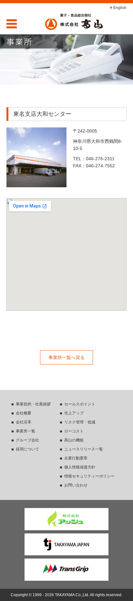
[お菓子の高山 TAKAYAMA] (74, 21)
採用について (27, 449)
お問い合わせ (75, 485)
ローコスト (74, 431)
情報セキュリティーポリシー (89, 476)
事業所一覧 (25, 431)
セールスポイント (79, 404)
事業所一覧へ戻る (66, 357)
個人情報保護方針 (79, 467)
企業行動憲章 (75, 458)
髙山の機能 (74, 440)
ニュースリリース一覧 (83, 449)
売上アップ (74, 413)
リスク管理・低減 (79, 422)
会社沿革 (23, 422)
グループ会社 (27, 440)
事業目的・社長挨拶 (33, 404)
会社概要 (23, 413)
